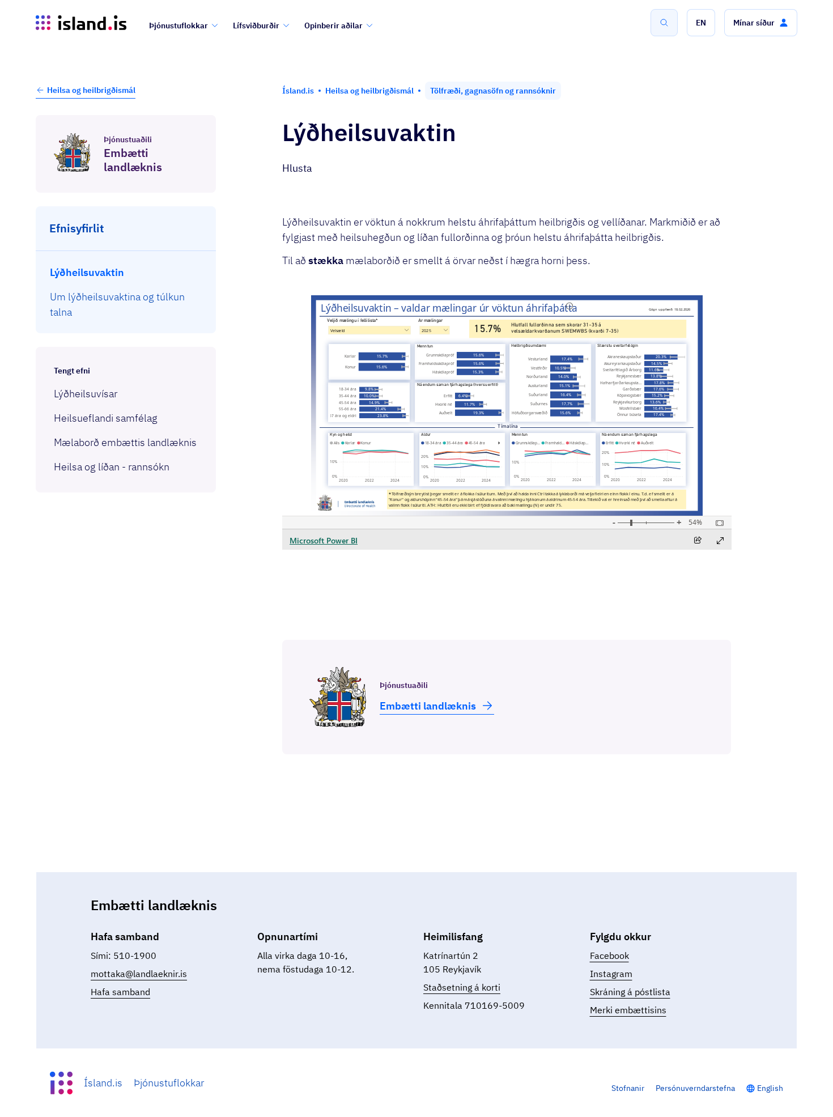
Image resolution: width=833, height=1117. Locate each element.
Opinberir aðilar (333, 25)
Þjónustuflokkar (178, 25)
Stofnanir (627, 1088)
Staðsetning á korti (461, 987)
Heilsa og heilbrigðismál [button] (91, 90)
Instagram (611, 973)
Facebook (609, 955)
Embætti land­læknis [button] (428, 705)
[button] (701, 22)
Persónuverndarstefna (695, 1088)
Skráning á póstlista (630, 991)
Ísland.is (103, 1082)
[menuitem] (126, 272)
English (770, 1088)
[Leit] (664, 22)
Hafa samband (120, 991)
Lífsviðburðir (256, 25)
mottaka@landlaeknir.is (139, 973)
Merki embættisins (628, 1010)
